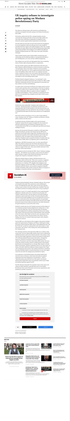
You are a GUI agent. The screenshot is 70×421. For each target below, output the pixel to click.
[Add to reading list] (5, 51)
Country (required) (23, 303)
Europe (5, 341)
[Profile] (64, 1)
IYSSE (36, 9)
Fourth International (21, 9)
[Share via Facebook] (5, 32)
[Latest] (8, 7)
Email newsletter (23, 308)
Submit (35, 318)
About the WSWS (41, 9)
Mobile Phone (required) (24, 294)
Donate (51, 9)
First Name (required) (24, 280)
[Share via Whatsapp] (5, 38)
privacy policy (30, 315)
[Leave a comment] (5, 49)
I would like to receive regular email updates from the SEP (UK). (35, 310)
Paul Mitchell (17, 25)
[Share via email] (5, 43)
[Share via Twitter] (5, 35)
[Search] (64, 7)
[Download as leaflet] (5, 46)
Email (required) (23, 289)
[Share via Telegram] (5, 40)
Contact (59, 1)
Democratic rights (22, 332)
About (62, 1)
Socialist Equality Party (30, 9)
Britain (17, 332)
